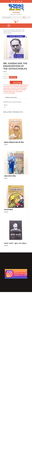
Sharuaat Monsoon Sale (9, 91)
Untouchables (19, 91)
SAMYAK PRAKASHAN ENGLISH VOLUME (14, 89)
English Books (18, 30)
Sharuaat (16, 12)
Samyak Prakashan (22, 88)
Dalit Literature (23, 84)
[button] (26, 37)
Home (4, 30)
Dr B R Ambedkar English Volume (19, 86)
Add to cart (13, 77)
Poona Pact (14, 88)
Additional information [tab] (11, 97)
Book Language (10, 30)
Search (24, 17)
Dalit (18, 84)
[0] (14, 21)
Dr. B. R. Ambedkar (10, 93)
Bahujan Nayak (13, 84)
